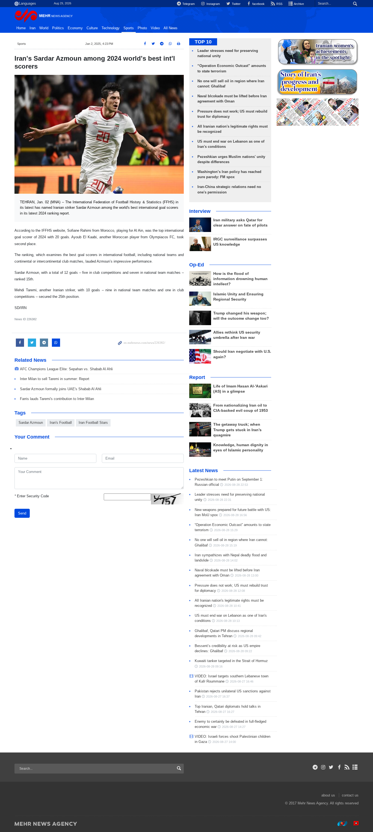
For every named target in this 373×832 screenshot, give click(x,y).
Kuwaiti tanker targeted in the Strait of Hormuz (231, 661)
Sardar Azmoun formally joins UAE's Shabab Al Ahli (60, 389)
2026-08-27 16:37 (218, 696)
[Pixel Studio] (353, 823)
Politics (58, 28)
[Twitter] (331, 767)
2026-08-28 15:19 (225, 545)
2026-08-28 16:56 (235, 515)
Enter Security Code (31, 496)
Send (22, 513)
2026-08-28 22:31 (219, 499)
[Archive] (355, 767)
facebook (258, 3)
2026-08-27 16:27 (222, 711)
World (43, 28)
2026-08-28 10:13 (228, 620)
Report (197, 377)
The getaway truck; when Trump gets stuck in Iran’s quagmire (237, 429)
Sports (128, 28)
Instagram (213, 3)
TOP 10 (203, 42)
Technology (111, 28)
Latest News (203, 470)
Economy (75, 28)
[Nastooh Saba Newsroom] (339, 823)
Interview (200, 211)
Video (155, 28)
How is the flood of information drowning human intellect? (240, 279)
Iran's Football (61, 423)
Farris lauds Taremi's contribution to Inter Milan (57, 399)
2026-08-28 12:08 (233, 590)
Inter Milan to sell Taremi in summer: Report (54, 379)
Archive (298, 3)
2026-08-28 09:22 (240, 651)
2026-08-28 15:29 (226, 530)
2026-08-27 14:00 (224, 741)
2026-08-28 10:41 (229, 605)
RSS (279, 3)
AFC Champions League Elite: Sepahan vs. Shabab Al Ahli (66, 369)
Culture (92, 28)
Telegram (188, 3)
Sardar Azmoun (31, 423)
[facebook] (339, 767)
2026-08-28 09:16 (211, 666)
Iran (32, 28)
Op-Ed (196, 264)
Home (21, 28)
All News (170, 28)
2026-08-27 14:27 (233, 726)
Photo (142, 28)
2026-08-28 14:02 (226, 560)
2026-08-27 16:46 (241, 681)
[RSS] (347, 767)
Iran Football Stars (93, 423)
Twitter (235, 3)
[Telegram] (315, 767)
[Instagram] (323, 767)
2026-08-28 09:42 (249, 636)
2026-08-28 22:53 (236, 484)
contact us (350, 795)
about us (328, 795)
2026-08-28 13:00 (246, 575)
